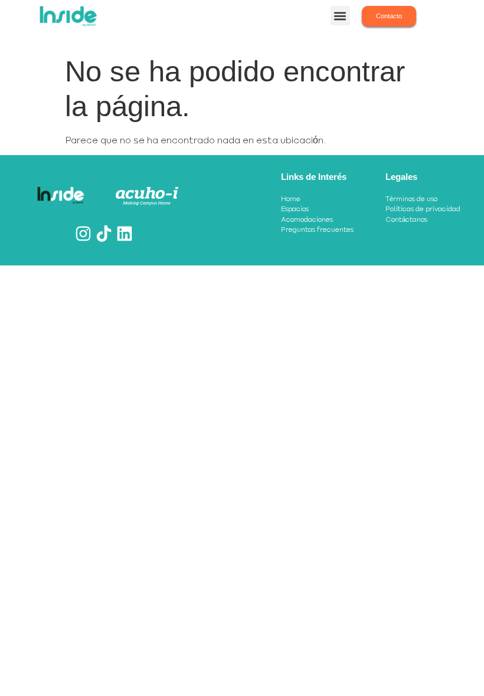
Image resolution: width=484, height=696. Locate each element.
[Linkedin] (124, 233)
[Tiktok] (104, 233)
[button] (340, 15)
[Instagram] (83, 233)
